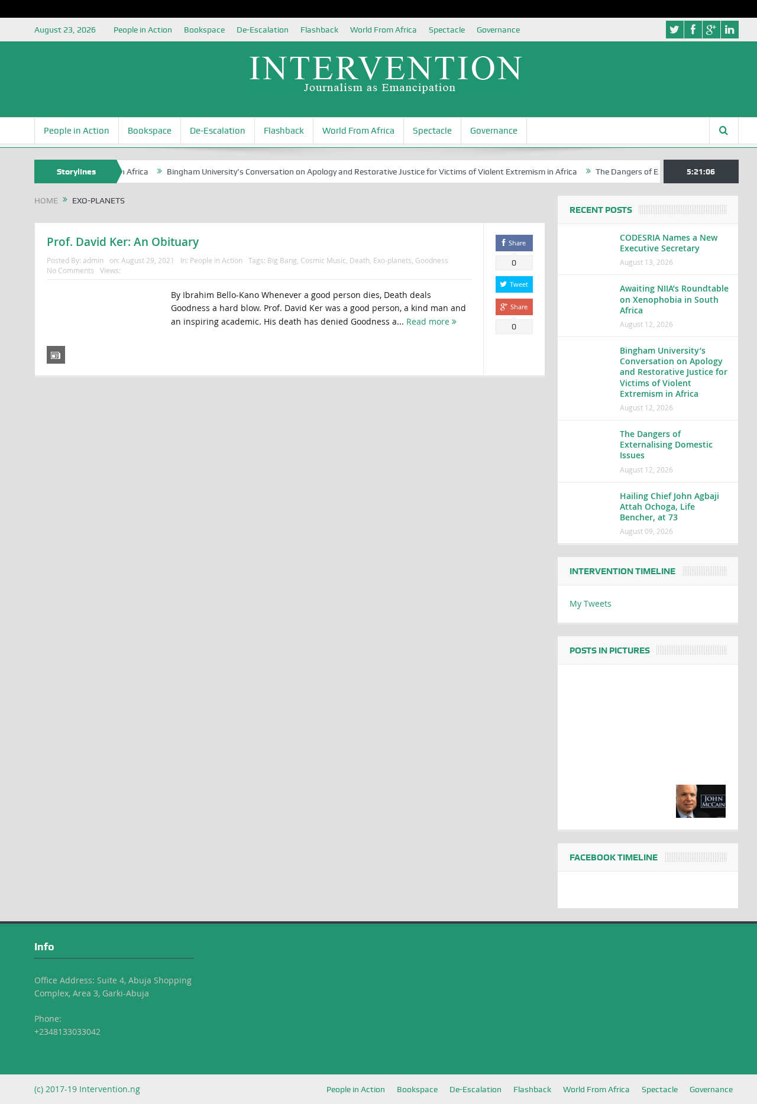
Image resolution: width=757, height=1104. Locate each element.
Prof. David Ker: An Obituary (123, 242)
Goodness (431, 260)
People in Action (143, 29)
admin (93, 260)
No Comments (70, 270)
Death (360, 260)
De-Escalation (263, 29)
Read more (429, 321)
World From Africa (383, 29)
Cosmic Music (323, 260)
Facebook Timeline (614, 857)
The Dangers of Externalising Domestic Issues (666, 444)
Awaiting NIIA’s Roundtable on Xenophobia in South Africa (674, 299)
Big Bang (282, 260)
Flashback (319, 29)
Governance (498, 29)
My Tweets (591, 603)
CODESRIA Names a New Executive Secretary (668, 243)
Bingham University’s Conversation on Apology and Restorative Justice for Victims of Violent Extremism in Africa (356, 171)
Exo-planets (392, 260)
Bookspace (204, 29)
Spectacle (447, 29)
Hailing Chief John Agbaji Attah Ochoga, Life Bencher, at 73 (669, 506)
